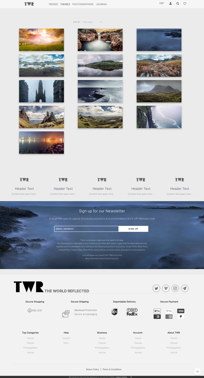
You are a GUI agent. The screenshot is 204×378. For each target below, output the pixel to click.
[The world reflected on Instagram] (176, 288)
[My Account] (171, 3)
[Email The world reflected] (185, 288)
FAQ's (66, 343)
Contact (66, 338)
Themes (65, 4)
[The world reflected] (29, 4)
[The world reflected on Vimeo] (166, 288)
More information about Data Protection (102, 258)
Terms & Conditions (112, 369)
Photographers (82, 4)
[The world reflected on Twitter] (157, 288)
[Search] (178, 3)
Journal (101, 4)
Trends (53, 4)
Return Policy (93, 369)
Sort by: (76, 22)
